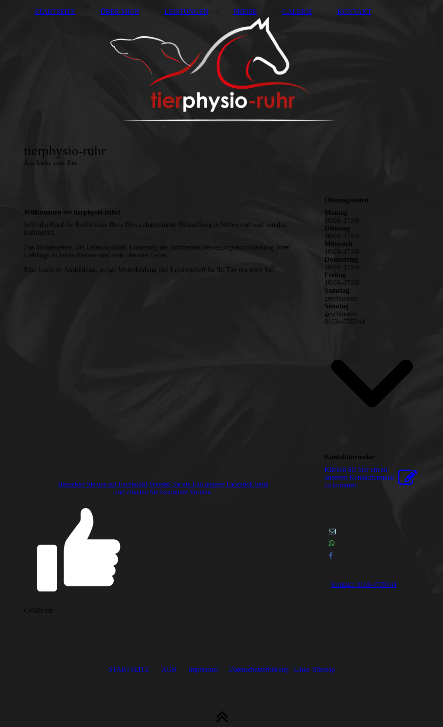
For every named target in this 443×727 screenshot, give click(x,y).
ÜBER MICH (119, 11)
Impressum (203, 669)
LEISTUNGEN (186, 11)
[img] (222, 86)
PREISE (245, 11)
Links (301, 669)
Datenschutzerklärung (259, 669)
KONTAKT (354, 11)
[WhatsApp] (332, 543)
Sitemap (324, 669)
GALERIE (297, 11)
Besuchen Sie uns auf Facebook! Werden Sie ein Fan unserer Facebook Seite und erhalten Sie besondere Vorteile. (163, 488)
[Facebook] (331, 555)
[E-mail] (332, 531)
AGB (169, 669)
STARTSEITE (55, 11)
